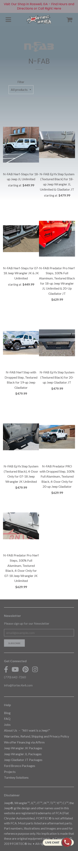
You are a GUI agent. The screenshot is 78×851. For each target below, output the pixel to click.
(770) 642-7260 (15, 677)
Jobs (7, 724)
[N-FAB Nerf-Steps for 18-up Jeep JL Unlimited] (21, 145)
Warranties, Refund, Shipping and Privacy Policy (36, 736)
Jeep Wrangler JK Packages (23, 748)
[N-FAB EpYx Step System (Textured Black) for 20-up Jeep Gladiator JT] (57, 343)
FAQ (7, 718)
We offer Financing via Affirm (24, 742)
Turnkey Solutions (16, 777)
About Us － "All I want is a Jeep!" (27, 730)
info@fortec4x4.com (18, 685)
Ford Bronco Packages (19, 766)
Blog (7, 713)
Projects (10, 771)
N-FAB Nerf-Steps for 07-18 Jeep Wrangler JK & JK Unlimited (21, 273)
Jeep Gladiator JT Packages (23, 760)
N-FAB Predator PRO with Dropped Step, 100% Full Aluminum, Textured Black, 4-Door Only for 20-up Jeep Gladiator (57, 476)
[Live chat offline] (58, 842)
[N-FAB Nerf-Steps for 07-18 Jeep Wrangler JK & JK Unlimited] (21, 239)
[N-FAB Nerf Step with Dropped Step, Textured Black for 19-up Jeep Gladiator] (21, 343)
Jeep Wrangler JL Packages (23, 754)
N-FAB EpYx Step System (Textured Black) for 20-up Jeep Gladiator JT (57, 377)
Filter (21, 82)
